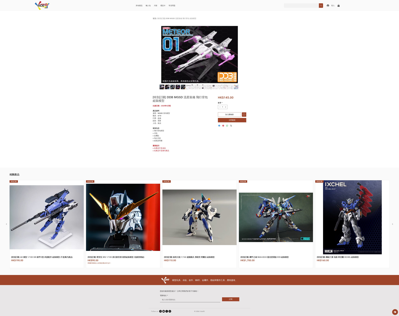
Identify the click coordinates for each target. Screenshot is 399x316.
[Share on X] (231, 125)
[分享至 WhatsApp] (227, 125)
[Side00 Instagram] (160, 311)
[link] (338, 5)
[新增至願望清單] (244, 114)
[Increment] (225, 107)
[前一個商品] (6, 224)
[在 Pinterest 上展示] (223, 125)
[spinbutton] (222, 107)
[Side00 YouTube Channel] (163, 311)
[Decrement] (219, 107)
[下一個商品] (392, 224)
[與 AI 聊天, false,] (395, 312)
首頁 (154, 18)
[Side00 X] (166, 311)
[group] (199, 224)
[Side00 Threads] (170, 311)
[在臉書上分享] (219, 125)
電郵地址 (163, 295)
